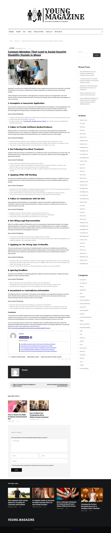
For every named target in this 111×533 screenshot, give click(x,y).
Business (11, 31)
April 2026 (83, 133)
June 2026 (82, 126)
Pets (81, 344)
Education (83, 307)
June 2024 (82, 208)
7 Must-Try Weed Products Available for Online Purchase (24, 385)
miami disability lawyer (33, 356)
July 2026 (82, 123)
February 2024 (84, 222)
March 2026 (83, 137)
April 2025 (83, 174)
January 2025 (83, 185)
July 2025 (82, 164)
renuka (21, 333)
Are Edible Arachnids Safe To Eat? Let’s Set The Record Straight (38, 344)
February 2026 (84, 140)
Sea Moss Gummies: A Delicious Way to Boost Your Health (36, 346)
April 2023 (83, 249)
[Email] (31, 337)
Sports (82, 358)
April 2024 (83, 215)
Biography (83, 289)
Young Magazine (21, 519)
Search (80, 51)
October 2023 (84, 232)
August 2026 (83, 120)
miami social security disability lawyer (51, 356)
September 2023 (84, 236)
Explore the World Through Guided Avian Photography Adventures (39, 351)
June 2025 (82, 167)
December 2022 (84, 263)
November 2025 (84, 150)
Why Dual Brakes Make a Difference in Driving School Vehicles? (38, 349)
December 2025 (84, 147)
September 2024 (84, 198)
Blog (81, 293)
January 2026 (83, 144)
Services (82, 351)
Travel (30, 31)
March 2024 (83, 219)
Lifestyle (82, 337)
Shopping (82, 354)
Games (81, 320)
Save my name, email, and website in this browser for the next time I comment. (33, 465)
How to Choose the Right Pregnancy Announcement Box (17, 417)
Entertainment (84, 310)
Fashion (18, 31)
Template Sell (74, 529)
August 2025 (83, 161)
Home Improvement (85, 327)
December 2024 (84, 188)
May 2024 (82, 212)
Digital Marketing (85, 303)
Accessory (83, 279)
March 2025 (83, 178)
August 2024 (83, 202)
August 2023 (83, 239)
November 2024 (84, 191)
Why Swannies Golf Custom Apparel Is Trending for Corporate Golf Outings (88, 73)
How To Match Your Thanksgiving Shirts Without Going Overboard (39, 415)
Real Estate (83, 348)
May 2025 (82, 171)
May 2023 (82, 246)
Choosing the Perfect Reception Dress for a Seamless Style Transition (90, 506)
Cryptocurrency (85, 300)
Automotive (83, 283)
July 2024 (82, 205)
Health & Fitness (39, 31)
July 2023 (82, 243)
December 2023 (84, 226)
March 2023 (83, 253)
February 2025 (84, 181)
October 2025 (84, 154)
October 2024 (84, 195)
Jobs (81, 330)
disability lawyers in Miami (18, 356)
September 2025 (84, 157)
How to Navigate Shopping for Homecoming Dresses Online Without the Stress (66, 504)
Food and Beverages (86, 317)
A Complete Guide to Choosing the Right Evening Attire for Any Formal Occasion (89, 80)
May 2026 (82, 130)
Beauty (82, 286)
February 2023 (84, 256)
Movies (82, 341)
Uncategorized (84, 368)
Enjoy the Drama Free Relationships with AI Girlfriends (57, 385)
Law (81, 334)
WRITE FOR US (58, 31)
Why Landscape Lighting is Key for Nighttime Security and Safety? (38, 347)
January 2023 (83, 260)
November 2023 (84, 229)
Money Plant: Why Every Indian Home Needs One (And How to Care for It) (88, 87)
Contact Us (49, 31)
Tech (24, 31)
